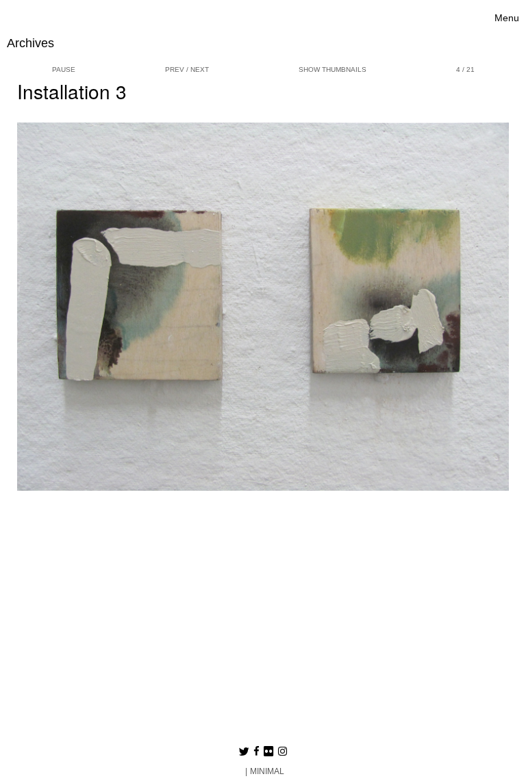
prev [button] (174, 69)
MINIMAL (267, 771)
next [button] (199, 69)
